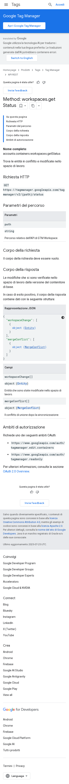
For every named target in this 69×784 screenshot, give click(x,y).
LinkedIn (8, 622)
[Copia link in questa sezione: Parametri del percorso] (48, 205)
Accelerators (11, 581)
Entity (29, 328)
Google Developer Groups (18, 569)
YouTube (8, 635)
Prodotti (25, 70)
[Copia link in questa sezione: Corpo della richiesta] (43, 250)
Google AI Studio (13, 670)
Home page (9, 70)
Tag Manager (52, 70)
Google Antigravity (14, 676)
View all (7, 694)
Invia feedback (17, 90)
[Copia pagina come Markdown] (33, 106)
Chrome (8, 658)
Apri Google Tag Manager (24, 25)
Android (8, 651)
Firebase (8, 664)
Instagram (9, 616)
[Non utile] (44, 82)
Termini (7, 765)
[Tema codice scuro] (63, 317)
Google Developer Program (19, 563)
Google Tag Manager (21, 16)
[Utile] (38, 82)
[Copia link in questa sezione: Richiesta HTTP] (33, 177)
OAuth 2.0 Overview (16, 471)
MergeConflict (35, 347)
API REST (13, 74)
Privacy (20, 765)
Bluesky (7, 610)
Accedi (60, 4)
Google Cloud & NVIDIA (16, 587)
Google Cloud (11, 682)
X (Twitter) (9, 629)
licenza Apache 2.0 (51, 525)
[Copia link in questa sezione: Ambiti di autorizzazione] (49, 427)
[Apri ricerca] (50, 4)
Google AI (9, 744)
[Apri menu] (6, 4)
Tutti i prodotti (11, 750)
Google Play (10, 688)
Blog (5, 604)
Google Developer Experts (18, 575)
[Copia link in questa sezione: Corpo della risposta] (43, 270)
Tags (16, 4)
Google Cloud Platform (16, 737)
